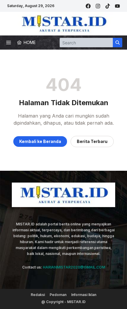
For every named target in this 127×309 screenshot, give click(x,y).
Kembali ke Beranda (40, 141)
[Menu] (8, 42)
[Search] (117, 42)
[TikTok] (107, 6)
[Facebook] (88, 6)
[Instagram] (97, 6)
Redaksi (38, 294)
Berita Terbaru (92, 141)
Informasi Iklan (83, 294)
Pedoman (58, 294)
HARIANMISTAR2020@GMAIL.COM (74, 267)
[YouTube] (117, 6)
